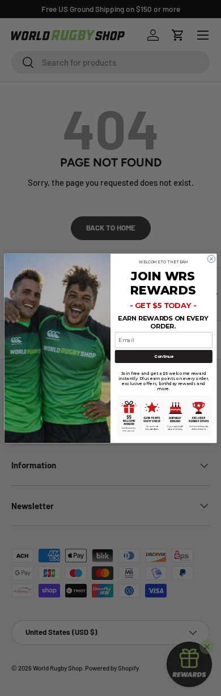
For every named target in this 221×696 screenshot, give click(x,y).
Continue (163, 355)
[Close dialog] (211, 258)
